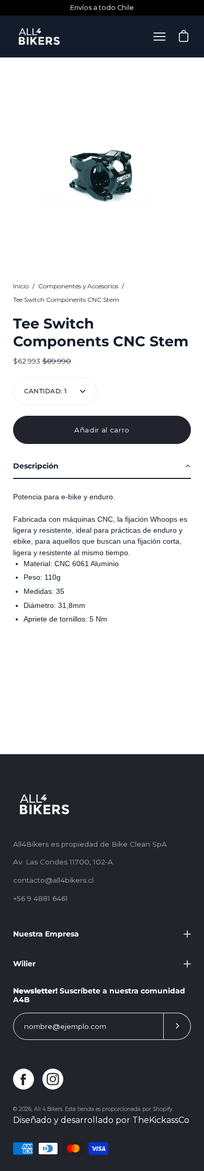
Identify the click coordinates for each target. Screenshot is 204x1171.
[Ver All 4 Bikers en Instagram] (52, 1079)
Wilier (24, 963)
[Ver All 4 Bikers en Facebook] (23, 1079)
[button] (102, 466)
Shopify (163, 1109)
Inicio (21, 286)
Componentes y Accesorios (78, 286)
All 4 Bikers (48, 1109)
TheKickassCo (160, 1120)
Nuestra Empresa (46, 934)
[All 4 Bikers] (39, 36)
